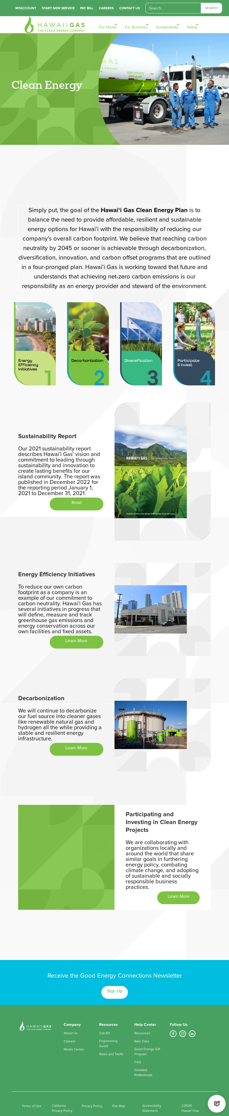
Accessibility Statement (151, 1108)
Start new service (58, 8)
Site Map (118, 1105)
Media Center (74, 1049)
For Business (136, 27)
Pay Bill (86, 8)
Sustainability (167, 27)
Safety (192, 27)
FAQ (137, 1062)
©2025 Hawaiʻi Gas (190, 1108)
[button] (110, 24)
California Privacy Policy (62, 1108)
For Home (107, 27)
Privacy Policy (92, 1105)
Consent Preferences (143, 1072)
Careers (69, 1041)
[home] (52, 24)
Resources (142, 1033)
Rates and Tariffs (111, 1054)
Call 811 (104, 1033)
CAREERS (106, 8)
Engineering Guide (108, 1043)
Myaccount (25, 8)
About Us (71, 1033)
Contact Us (129, 8)
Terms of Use (31, 1105)
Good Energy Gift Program (147, 1052)
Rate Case (141, 1041)
